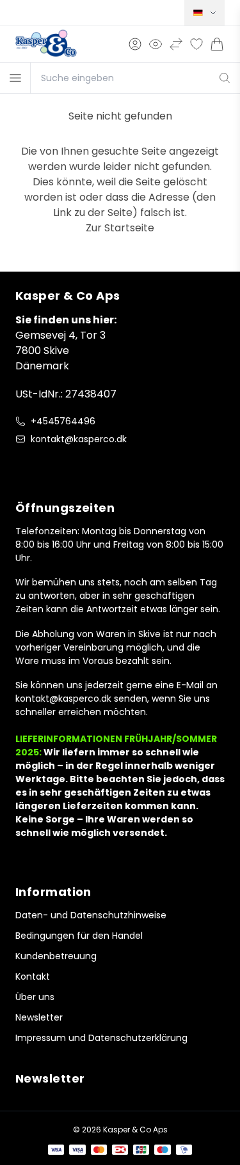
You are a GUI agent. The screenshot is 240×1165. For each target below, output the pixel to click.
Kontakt (32, 976)
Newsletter (39, 1017)
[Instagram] (48, 466)
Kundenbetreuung (56, 956)
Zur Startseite (120, 227)
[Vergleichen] (176, 44)
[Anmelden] (135, 44)
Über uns (34, 997)
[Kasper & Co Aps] (46, 44)
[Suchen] (225, 78)
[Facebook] (23, 466)
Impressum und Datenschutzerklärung (101, 1037)
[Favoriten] (196, 44)
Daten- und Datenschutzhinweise (90, 915)
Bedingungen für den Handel (79, 935)
